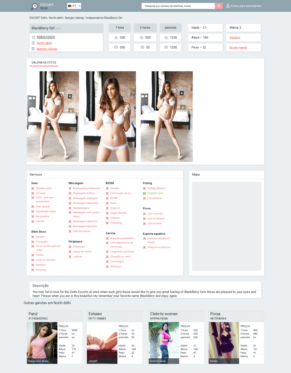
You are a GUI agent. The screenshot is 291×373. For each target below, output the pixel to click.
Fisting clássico (156, 188)
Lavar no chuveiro (46, 259)
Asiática (235, 37)
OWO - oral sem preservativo (45, 199)
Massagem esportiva (85, 221)
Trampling (116, 222)
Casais (40, 254)
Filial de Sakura (81, 231)
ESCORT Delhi (38, 17)
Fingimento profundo (122, 251)
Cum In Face (154, 223)
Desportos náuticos (158, 247)
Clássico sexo (44, 188)
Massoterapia (81, 207)
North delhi (56, 17)
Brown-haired (238, 47)
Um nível (41, 193)
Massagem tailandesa (85, 203)
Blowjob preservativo (122, 238)
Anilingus (115, 266)
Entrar (246, 6)
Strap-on (115, 207)
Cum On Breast (155, 218)
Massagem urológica (85, 198)
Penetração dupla (46, 211)
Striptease (79, 246)
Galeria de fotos (44, 62)
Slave (113, 203)
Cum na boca (155, 213)
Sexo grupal (42, 206)
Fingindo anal (155, 193)
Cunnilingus (117, 261)
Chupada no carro (120, 256)
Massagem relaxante (85, 226)
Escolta (40, 236)
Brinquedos (42, 216)
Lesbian (77, 256)
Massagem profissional (86, 188)
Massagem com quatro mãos (86, 214)
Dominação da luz (120, 193)
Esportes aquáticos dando (158, 240)
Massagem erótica (83, 193)
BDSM (113, 198)
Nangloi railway (74, 17)
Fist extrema (154, 198)
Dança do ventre (82, 251)
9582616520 (46, 37)
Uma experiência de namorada (121, 244)
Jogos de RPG (118, 212)
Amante (114, 188)
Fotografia (42, 241)
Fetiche (40, 221)
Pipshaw (41, 264)
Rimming (41, 269)
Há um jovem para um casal (48, 248)
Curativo (115, 217)
